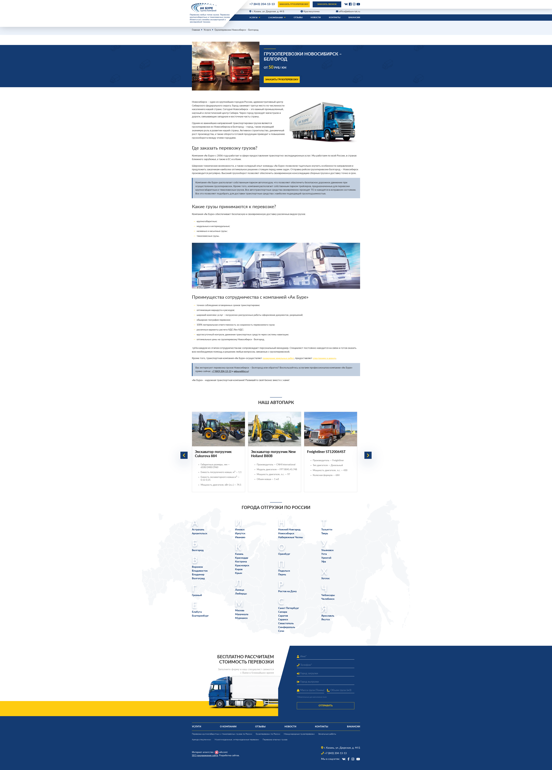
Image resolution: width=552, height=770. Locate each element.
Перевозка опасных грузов (275, 740)
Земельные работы (327, 734)
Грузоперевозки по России (268, 734)
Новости (316, 18)
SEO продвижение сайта (205, 755)
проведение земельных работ (278, 358)
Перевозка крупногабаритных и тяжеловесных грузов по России (222, 734)
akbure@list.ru (241, 371)
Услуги (253, 18)
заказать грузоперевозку (293, 4)
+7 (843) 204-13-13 (262, 4)
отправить (326, 705)
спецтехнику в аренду (324, 358)
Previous (184, 455)
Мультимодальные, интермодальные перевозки (237, 740)
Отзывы (298, 18)
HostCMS (196, 762)
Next (368, 455)
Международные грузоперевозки (299, 734)
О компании (275, 18)
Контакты (334, 18)
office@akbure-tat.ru (349, 11)
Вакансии (354, 18)
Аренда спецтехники (201, 740)
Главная (196, 30)
